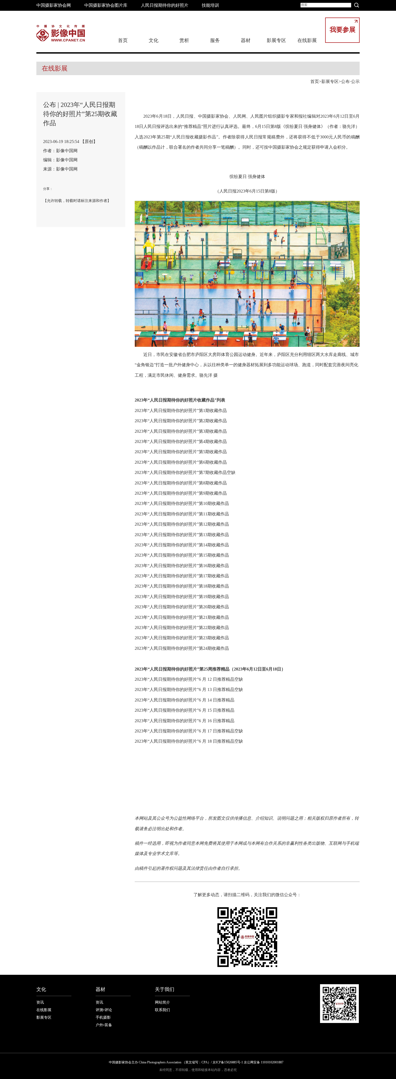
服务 (215, 40)
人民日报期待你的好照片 (164, 5)
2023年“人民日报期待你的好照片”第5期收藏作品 (181, 451)
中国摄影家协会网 (53, 5)
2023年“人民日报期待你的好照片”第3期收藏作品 (181, 431)
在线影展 (307, 40)
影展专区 (276, 40)
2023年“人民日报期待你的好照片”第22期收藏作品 (182, 627)
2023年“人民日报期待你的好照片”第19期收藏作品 (182, 596)
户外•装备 (104, 1025)
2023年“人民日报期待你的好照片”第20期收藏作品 (182, 607)
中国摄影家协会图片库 (105, 5)
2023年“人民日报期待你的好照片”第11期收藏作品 (182, 514)
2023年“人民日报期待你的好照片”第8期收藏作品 (181, 483)
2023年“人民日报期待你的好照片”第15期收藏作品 (182, 555)
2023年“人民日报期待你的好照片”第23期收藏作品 (182, 637)
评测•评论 (104, 1010)
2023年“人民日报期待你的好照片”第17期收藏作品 (182, 576)
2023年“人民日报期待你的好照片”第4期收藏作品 (181, 441)
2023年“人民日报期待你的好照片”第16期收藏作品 (182, 565)
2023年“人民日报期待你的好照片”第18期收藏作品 (182, 586)
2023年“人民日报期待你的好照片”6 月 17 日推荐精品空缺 (189, 731)
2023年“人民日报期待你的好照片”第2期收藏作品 (181, 420)
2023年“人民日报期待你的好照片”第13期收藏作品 (182, 534)
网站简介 (162, 1002)
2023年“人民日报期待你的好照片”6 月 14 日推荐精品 (184, 700)
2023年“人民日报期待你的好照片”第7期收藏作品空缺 (185, 472)
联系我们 (162, 1010)
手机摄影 (103, 1017)
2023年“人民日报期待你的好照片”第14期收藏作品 (182, 545)
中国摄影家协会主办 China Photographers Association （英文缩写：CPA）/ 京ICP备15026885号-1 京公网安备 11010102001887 (196, 1062)
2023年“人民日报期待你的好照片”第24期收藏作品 (182, 648)
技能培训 (210, 5)
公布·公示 (350, 81)
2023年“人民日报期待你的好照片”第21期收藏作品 (182, 617)
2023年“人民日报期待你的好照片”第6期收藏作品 (181, 462)
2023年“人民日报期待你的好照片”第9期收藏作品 (181, 493)
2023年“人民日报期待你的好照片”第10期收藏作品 (182, 503)
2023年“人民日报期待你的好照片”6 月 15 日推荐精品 (184, 710)
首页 (123, 40)
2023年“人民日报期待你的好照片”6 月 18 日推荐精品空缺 (189, 741)
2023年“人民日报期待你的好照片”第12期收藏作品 (182, 524)
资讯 (40, 1002)
